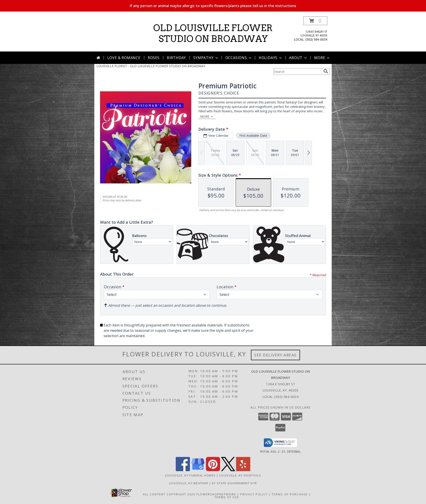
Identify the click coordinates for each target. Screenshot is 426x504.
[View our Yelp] (243, 470)
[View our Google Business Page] (198, 470)
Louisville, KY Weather (188, 483)
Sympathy (203, 57)
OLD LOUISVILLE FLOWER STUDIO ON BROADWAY (213, 33)
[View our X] (228, 470)
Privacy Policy (254, 494)
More (319, 57)
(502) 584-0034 (316, 39)
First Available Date (253, 135)
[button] (315, 20)
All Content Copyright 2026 (169, 494)
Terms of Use (227, 497)
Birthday (176, 57)
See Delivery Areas (275, 355)
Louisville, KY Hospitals (240, 475)
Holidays (268, 57)
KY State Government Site (234, 483)
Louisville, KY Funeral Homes (190, 475)
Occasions (236, 57)
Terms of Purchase (290, 494)
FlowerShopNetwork (216, 494)
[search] (325, 71)
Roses (154, 57)
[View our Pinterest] (213, 470)
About (295, 57)
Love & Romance (123, 57)
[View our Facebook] (183, 470)
